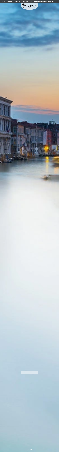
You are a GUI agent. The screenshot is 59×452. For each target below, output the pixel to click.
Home (3, 1)
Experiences (9, 1)
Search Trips (25, 1)
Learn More (29, 449)
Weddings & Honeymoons (40, 1)
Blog (31, 1)
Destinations (17, 1)
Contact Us (51, 1)
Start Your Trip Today (29, 372)
